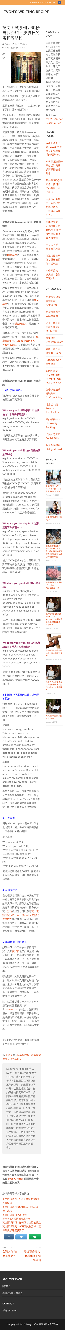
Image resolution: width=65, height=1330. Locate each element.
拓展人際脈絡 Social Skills (53, 436)
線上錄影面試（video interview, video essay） (20, 340)
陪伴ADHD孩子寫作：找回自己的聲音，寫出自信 (54, 186)
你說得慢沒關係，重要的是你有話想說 (53, 259)
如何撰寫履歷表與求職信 (53, 314)
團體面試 (12, 255)
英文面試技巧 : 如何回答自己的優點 (21, 1222)
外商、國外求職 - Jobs (14, 48)
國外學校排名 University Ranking (53, 423)
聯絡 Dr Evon (9, 1310)
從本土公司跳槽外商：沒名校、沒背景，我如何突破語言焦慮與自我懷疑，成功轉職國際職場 (54, 551)
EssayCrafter (15, 1178)
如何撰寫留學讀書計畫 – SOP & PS (53, 301)
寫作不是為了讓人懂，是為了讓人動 (53, 274)
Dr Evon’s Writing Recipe (42, 2)
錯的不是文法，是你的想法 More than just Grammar (53, 376)
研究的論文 (21, 323)
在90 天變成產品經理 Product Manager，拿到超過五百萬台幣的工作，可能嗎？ (54, 619)
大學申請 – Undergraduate (54, 339)
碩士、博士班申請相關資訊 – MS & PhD (54, 327)
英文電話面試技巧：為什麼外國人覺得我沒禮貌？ (20, 915)
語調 (9, 911)
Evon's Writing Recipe (26, 12)
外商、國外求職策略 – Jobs (53, 350)
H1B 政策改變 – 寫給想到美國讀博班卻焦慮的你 (54, 167)
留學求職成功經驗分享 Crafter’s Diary (54, 393)
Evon (7, 44)
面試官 (15, 951)
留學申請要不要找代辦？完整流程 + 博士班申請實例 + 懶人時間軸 (53, 229)
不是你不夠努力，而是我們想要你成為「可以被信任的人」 (53, 207)
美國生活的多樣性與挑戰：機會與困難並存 (54, 653)
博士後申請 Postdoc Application (52, 408)
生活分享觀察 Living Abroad (54, 447)
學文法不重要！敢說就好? (54, 246)
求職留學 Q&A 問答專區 (53, 361)
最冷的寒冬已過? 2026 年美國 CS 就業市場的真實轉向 (54, 148)
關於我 (6, 1286)
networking (12, 1009)
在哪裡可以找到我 (12, 1293)
